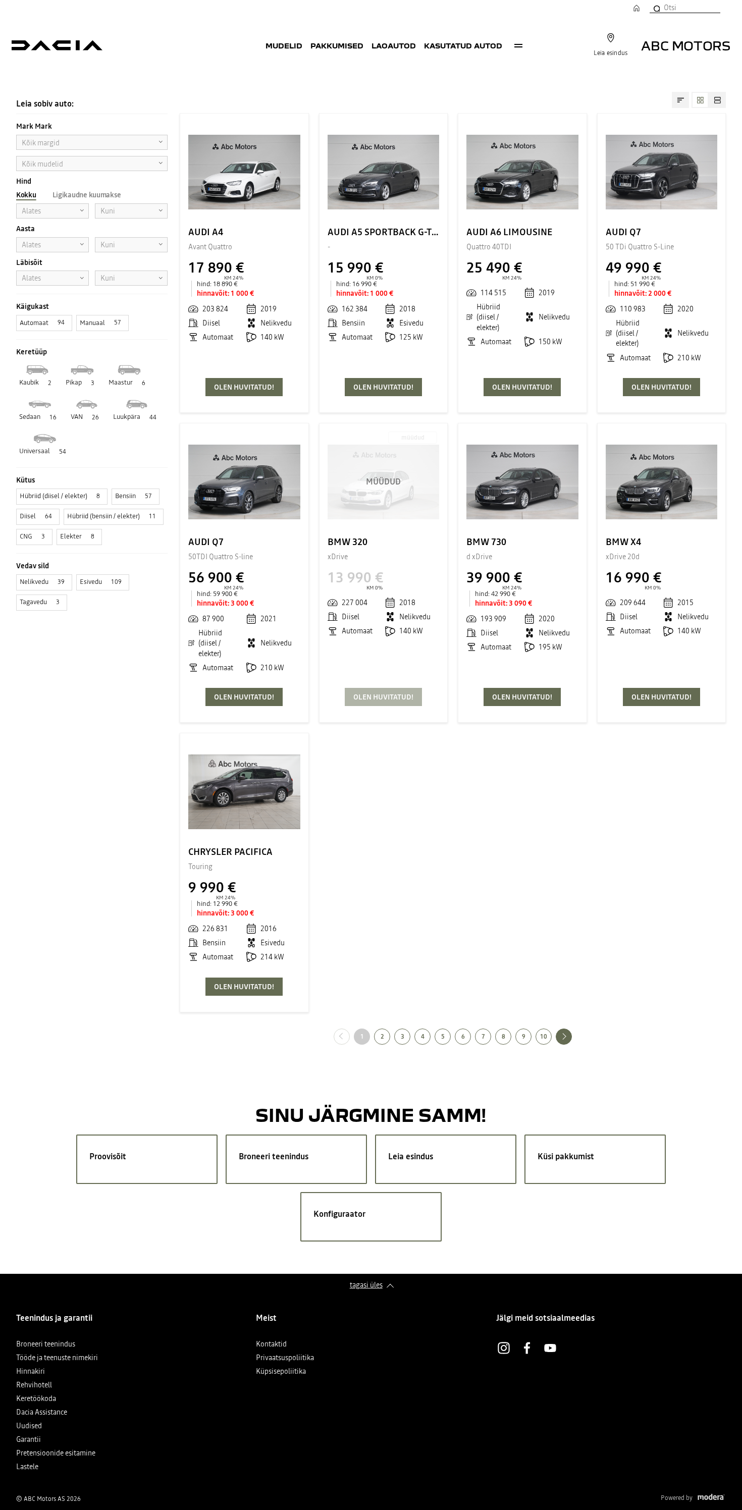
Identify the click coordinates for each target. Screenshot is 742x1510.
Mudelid (284, 45)
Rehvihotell (34, 1385)
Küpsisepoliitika (281, 1372)
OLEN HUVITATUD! (244, 387)
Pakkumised (336, 45)
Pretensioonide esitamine (55, 1453)
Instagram (503, 1348)
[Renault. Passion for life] (57, 45)
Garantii (28, 1440)
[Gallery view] (700, 100)
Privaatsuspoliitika (285, 1358)
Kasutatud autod (463, 45)
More (518, 45)
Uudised (29, 1426)
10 (543, 1037)
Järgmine (571, 1036)
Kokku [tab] (26, 195)
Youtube (550, 1348)
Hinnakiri (30, 1372)
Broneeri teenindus (45, 1344)
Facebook (527, 1348)
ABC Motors (685, 45)
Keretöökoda (36, 1399)
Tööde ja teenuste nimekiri (57, 1358)
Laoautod (394, 45)
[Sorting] (680, 100)
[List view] (717, 100)
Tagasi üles (366, 1285)
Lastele (27, 1467)
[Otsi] (656, 7)
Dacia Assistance (41, 1413)
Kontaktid (271, 1344)
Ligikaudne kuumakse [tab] (86, 195)
